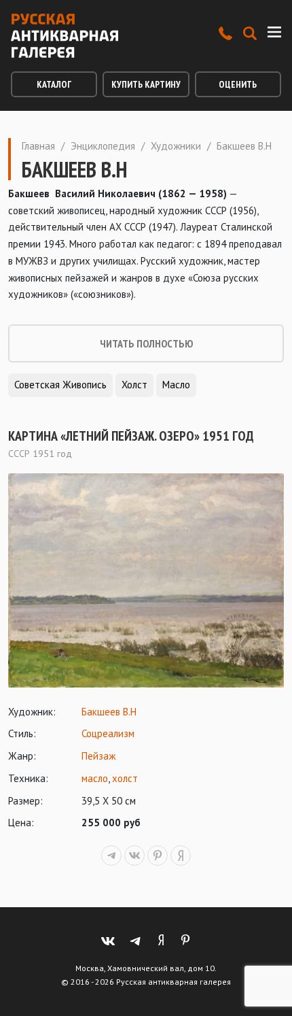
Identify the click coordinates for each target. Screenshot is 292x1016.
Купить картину (146, 84)
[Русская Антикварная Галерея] (64, 36)
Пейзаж (98, 755)
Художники (176, 145)
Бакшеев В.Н (108, 711)
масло (94, 778)
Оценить (238, 84)
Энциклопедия (103, 145)
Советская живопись (60, 384)
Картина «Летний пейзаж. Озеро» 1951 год (131, 436)
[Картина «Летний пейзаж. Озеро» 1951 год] (146, 580)
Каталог (54, 84)
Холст (134, 384)
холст (125, 778)
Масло (176, 384)
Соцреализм (107, 733)
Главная (38, 145)
